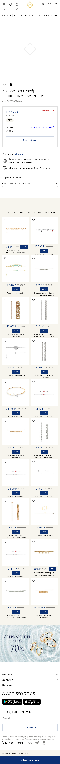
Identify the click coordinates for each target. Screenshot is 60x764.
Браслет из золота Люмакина (16, 456)
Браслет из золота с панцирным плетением (16, 536)
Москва (10, 4)
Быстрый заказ (30, 140)
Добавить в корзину (30, 760)
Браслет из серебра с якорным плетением (44, 456)
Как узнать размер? (42, 127)
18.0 (10, 131)
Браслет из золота (16, 417)
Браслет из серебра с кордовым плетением (44, 294)
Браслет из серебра (44, 254)
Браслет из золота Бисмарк (16, 335)
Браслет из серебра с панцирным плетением (16, 252)
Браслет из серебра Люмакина (44, 376)
